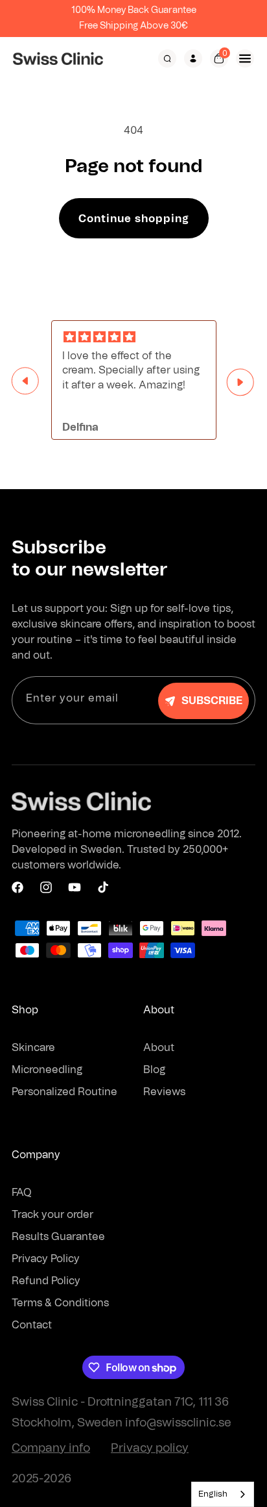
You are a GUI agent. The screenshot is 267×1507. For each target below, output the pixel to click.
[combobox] (222, 1494)
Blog (154, 1070)
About (158, 1048)
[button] (167, 58)
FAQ (22, 1192)
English (212, 1494)
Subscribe (211, 701)
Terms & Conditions (60, 1303)
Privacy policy (150, 1448)
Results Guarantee (58, 1237)
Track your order (52, 1214)
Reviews (164, 1092)
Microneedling (47, 1070)
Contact (32, 1325)
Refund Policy (46, 1281)
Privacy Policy (46, 1259)
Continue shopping (133, 219)
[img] (133, 337)
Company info (51, 1448)
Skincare (33, 1048)
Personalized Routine (64, 1092)
